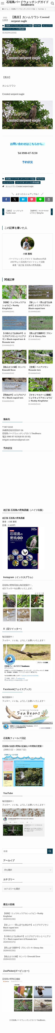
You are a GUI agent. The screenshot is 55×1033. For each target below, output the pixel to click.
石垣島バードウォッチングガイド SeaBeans (27, 3)
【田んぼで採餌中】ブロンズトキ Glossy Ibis (23, 949)
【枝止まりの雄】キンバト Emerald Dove (21, 957)
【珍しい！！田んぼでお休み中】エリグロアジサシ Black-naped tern (26, 927)
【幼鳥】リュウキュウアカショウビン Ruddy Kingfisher (23, 916)
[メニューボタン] (2, 3)
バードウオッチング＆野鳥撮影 (14, 29)
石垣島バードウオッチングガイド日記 (19, 25)
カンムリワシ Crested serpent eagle (19, 186)
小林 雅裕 (27, 254)
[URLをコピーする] (49, 199)
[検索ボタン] (52, 3)
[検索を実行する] (50, 851)
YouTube (37, 25)
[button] (6, 199)
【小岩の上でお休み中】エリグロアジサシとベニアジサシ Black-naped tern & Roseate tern (27, 939)
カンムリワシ (47, 25)
